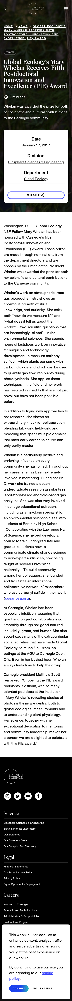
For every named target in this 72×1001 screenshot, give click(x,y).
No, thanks (43, 988)
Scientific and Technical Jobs (20, 910)
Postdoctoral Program (16, 922)
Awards (10, 52)
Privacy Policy (12, 878)
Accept (19, 988)
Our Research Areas (16, 840)
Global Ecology (36, 178)
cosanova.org (17, 598)
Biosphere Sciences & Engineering (36, 162)
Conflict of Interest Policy (18, 872)
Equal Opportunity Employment (22, 884)
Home (8, 26)
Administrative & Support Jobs (21, 916)
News (23, 26)
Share (36, 195)
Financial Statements (16, 866)
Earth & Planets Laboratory (19, 828)
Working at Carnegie (16, 904)
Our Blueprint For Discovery (20, 846)
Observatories (12, 834)
